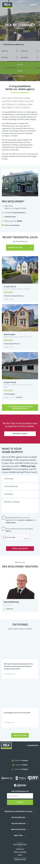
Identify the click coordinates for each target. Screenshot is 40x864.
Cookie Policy (20, 849)
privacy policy (11, 522)
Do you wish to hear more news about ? (19, 530)
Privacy (20, 855)
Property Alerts (20, 434)
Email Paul (10, 609)
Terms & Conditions (20, 852)
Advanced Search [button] (19, 76)
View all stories (20, 735)
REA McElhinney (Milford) (14, 44)
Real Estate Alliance (20, 844)
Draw (20, 71)
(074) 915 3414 (10, 217)
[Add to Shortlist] (35, 259)
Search (20, 65)
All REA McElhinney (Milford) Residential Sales (20, 407)
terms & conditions (25, 520)
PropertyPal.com (20, 859)
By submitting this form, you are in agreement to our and (20, 520)
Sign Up (20, 802)
